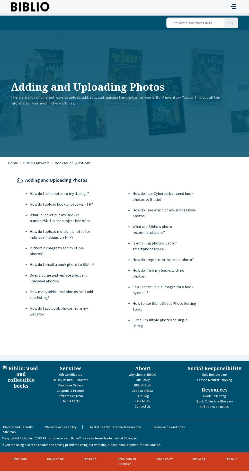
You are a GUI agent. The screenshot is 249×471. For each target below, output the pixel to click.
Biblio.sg (199, 459)
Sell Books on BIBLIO (215, 406)
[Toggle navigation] (233, 6)
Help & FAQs (71, 401)
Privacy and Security (18, 427)
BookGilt (124, 464)
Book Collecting (214, 396)
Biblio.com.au (126, 459)
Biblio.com (19, 459)
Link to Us (142, 401)
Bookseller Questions (73, 162)
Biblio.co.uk (55, 459)
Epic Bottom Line (214, 374)
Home (13, 162)
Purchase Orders (70, 385)
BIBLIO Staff (142, 385)
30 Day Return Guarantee (71, 380)
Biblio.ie (231, 459)
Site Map (9, 432)
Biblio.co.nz (164, 459)
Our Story (143, 380)
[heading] (124, 180)
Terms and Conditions (169, 427)
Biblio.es (90, 459)
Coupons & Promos (71, 390)
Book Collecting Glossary (214, 401)
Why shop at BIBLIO (143, 374)
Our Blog (142, 396)
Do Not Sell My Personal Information (115, 427)
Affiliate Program (71, 396)
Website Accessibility (61, 427)
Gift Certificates (70, 374)
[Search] (231, 22)
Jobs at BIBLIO (142, 390)
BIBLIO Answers (36, 162)
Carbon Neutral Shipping (214, 380)
